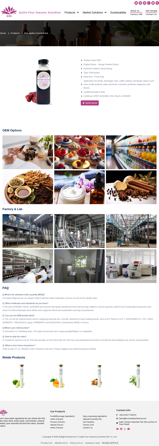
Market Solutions (93, 12)
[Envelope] (153, 3)
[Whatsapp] (149, 3)
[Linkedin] (140, 3)
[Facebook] (144, 3)
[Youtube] (136, 3)
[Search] (157, 3)
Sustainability (118, 12)
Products (70, 12)
